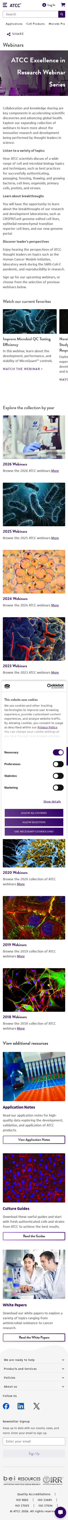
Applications (14, 24)
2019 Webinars (15, 945)
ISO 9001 (22, 1500)
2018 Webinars (15, 1017)
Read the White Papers (34, 1337)
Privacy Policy (47, 727)
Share (18, 34)
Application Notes (19, 1107)
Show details (52, 802)
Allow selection (34, 822)
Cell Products (35, 24)
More (55, 471)
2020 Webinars (15, 872)
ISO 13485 (45, 1500)
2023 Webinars (15, 666)
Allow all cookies (34, 813)
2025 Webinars (15, 531)
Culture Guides (16, 1208)
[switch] (58, 764)
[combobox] (30, 14)
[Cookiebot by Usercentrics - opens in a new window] (48, 686)
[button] (61, 14)
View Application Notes (34, 1139)
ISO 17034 (46, 1505)
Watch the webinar (21, 369)
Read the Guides (34, 1236)
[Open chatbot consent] (60, 1512)
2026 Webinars (15, 464)
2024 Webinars (15, 598)
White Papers (15, 1305)
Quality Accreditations (33, 1494)
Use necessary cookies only (34, 831)
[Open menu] (5, 5)
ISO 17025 (22, 1505)
